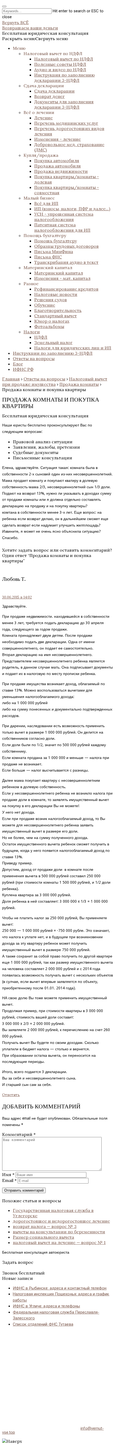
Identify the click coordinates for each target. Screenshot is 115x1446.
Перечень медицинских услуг (66, 123)
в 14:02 (17, 597)
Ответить (11, 1095)
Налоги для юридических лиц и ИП (72, 347)
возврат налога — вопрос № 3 (44, 1226)
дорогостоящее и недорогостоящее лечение (61, 1221)
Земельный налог (53, 342)
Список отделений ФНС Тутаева (43, 1324)
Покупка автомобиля (56, 160)
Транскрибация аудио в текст (66, 262)
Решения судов (50, 299)
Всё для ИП (46, 203)
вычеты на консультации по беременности (59, 1231)
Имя (8, 1174)
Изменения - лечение (57, 139)
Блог (18, 364)
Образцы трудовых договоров (66, 246)
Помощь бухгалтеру (45, 235)
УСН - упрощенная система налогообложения (63, 216)
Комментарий (19, 1134)
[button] (35, 38)
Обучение (44, 305)
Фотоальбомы (49, 326)
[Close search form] (4, 6)
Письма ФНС (48, 257)
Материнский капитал (48, 267)
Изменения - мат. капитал (62, 278)
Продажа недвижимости (61, 171)
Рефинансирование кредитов (66, 289)
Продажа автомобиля (57, 166)
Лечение (43, 117)
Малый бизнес (39, 198)
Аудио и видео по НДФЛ (60, 69)
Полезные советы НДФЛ (60, 64)
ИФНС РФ (23, 369)
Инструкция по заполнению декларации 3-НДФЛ (64, 77)
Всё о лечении (39, 112)
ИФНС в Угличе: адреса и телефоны (46, 1306)
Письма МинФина (53, 251)
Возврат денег (49, 96)
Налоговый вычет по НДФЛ (53, 53)
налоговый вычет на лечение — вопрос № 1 (59, 1242)
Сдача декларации (44, 85)
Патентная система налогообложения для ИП (62, 227)
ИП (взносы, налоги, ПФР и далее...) (72, 208)
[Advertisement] (57, 1370)
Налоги (32, 331)
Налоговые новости (55, 294)
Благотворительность (58, 310)
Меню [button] (19, 48)
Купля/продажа (41, 155)
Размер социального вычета (43, 1237)
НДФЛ (40, 337)
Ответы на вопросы (34, 358)
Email (9, 1180)
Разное (31, 283)
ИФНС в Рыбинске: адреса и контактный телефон (59, 1288)
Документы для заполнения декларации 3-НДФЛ (64, 104)
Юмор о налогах (51, 321)
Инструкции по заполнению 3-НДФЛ (53, 353)
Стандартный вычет (55, 315)
